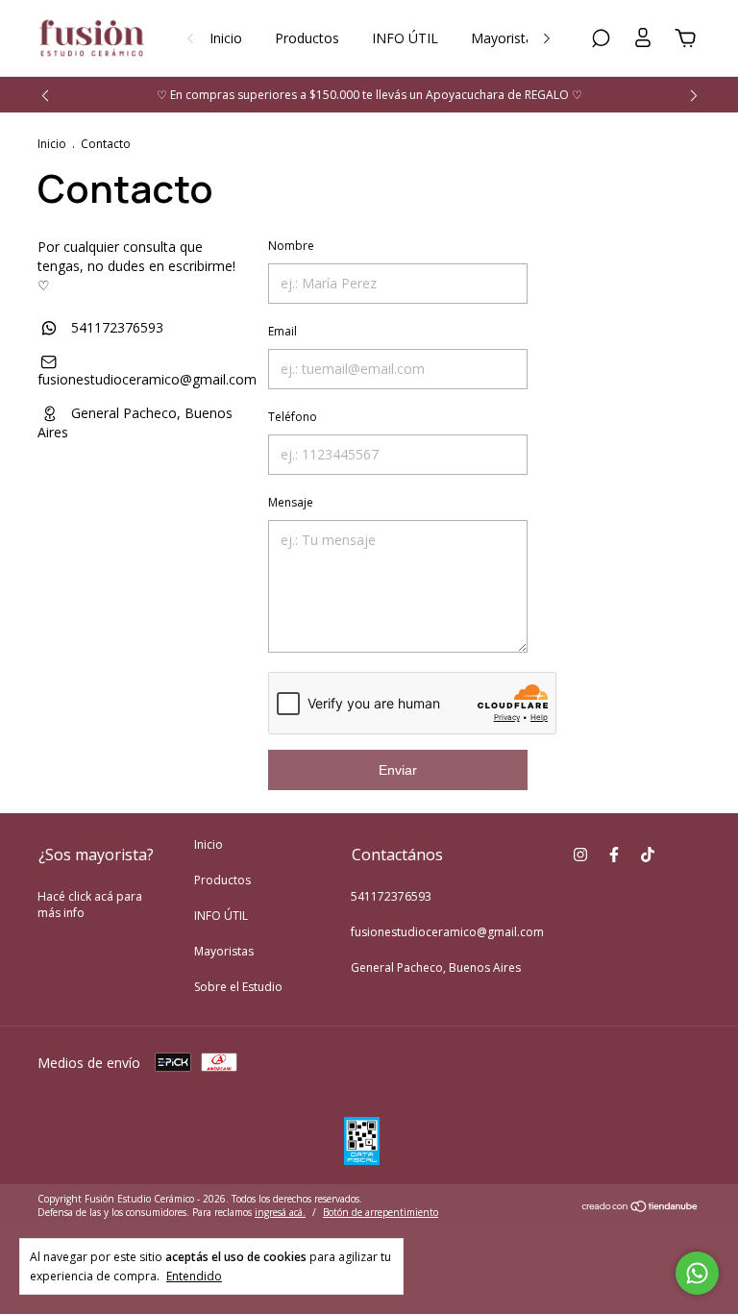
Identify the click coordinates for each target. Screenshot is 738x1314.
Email (282, 331)
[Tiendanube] (640, 1208)
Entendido (194, 1275)
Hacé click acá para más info (89, 904)
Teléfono (292, 417)
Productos (307, 38)
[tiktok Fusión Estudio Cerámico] (647, 854)
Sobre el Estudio (238, 987)
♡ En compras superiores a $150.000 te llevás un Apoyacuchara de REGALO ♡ (369, 95)
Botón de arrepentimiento (380, 1212)
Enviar (398, 770)
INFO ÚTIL (405, 38)
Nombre (291, 245)
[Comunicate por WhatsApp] (697, 1273)
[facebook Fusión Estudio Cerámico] (614, 854)
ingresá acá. (280, 1212)
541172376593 (115, 327)
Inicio (225, 38)
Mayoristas (505, 38)
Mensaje (290, 502)
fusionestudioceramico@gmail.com (147, 379)
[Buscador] (600, 41)
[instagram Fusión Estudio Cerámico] (580, 854)
